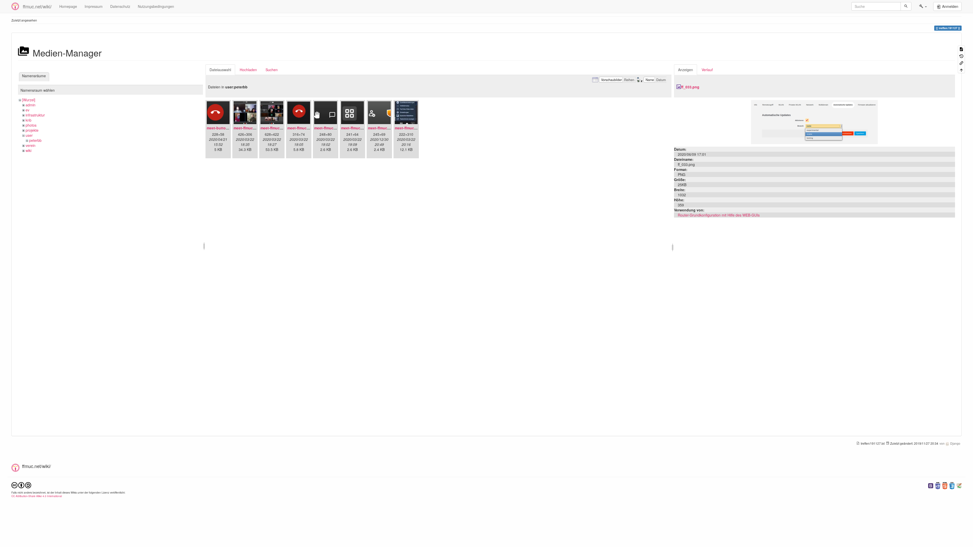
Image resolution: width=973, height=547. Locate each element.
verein (30, 145)
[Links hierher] (961, 63)
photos (31, 125)
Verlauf (707, 69)
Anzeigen (685, 69)
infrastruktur (35, 115)
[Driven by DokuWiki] (959, 485)
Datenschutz (120, 6)
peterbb (35, 140)
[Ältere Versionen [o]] (961, 55)
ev (27, 109)
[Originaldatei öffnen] (814, 121)
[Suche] (906, 6)
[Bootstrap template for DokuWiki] (930, 485)
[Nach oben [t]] (961, 69)
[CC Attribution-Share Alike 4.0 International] (21, 484)
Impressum (94, 6)
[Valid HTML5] (944, 485)
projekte (32, 130)
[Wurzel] (28, 99)
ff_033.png (690, 86)
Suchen (272, 69)
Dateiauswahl (220, 69)
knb (28, 120)
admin (30, 104)
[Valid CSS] (952, 485)
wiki (28, 150)
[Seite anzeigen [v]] (961, 49)
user (29, 135)
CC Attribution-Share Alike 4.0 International (36, 496)
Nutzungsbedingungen (156, 6)
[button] (923, 6)
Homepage (68, 6)
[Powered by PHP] (937, 485)
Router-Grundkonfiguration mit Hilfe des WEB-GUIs (719, 215)
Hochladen (248, 69)
